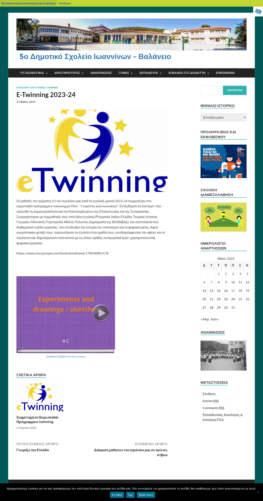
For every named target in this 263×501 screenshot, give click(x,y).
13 (204, 290)
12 (247, 282)
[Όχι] (258, 492)
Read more (146, 494)
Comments (213, 408)
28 (211, 307)
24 (233, 299)
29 (218, 307)
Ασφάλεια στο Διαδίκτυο (186, 72)
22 (218, 299)
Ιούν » (215, 319)
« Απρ (205, 319)
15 (218, 290)
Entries (211, 401)
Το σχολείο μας (32, 72)
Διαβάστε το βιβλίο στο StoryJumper (65, 356)
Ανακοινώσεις (101, 72)
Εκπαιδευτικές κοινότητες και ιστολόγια (28, 3)
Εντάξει (117, 494)
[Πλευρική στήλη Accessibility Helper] (258, 11)
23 (226, 299)
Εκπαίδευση (149, 72)
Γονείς (124, 72)
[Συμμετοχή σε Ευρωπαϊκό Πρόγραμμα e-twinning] (39, 398)
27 (204, 307)
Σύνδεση (65, 3)
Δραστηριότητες (67, 72)
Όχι (130, 494)
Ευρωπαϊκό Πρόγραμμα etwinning (37, 87)
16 (226, 290)
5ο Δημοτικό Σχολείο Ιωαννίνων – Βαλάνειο (95, 56)
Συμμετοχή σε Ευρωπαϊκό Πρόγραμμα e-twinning (37, 419)
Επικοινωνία (225, 72)
